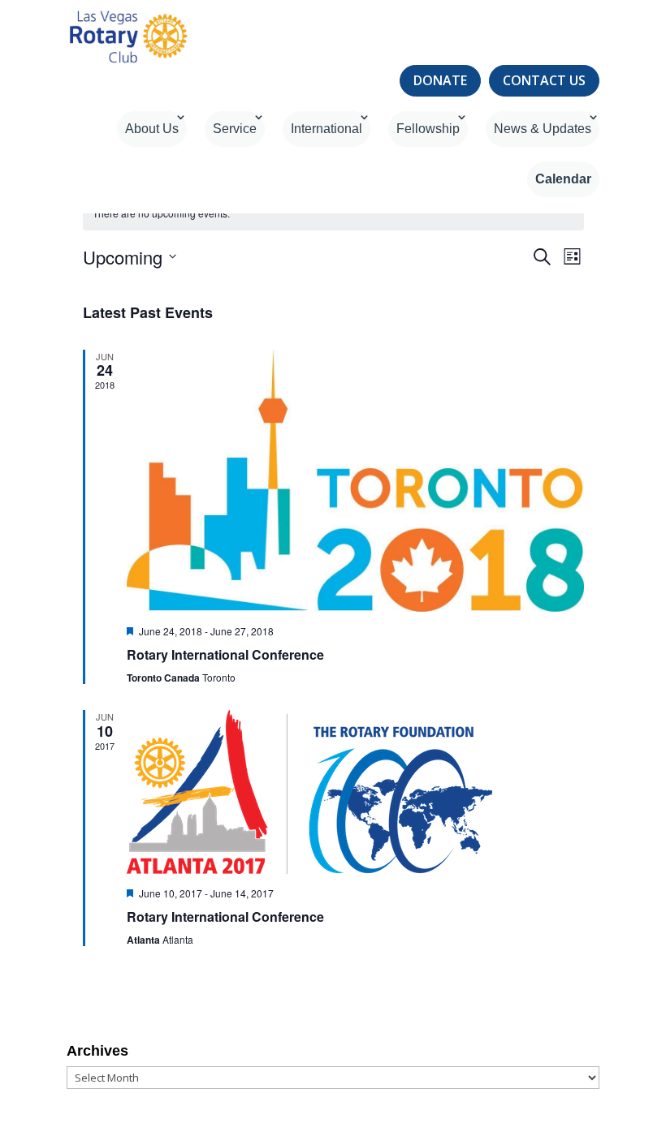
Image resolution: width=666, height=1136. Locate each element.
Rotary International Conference (225, 654)
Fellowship (428, 129)
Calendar (563, 179)
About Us (152, 129)
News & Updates (542, 129)
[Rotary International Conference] (355, 481)
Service (235, 129)
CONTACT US (544, 80)
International (326, 129)
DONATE (440, 80)
